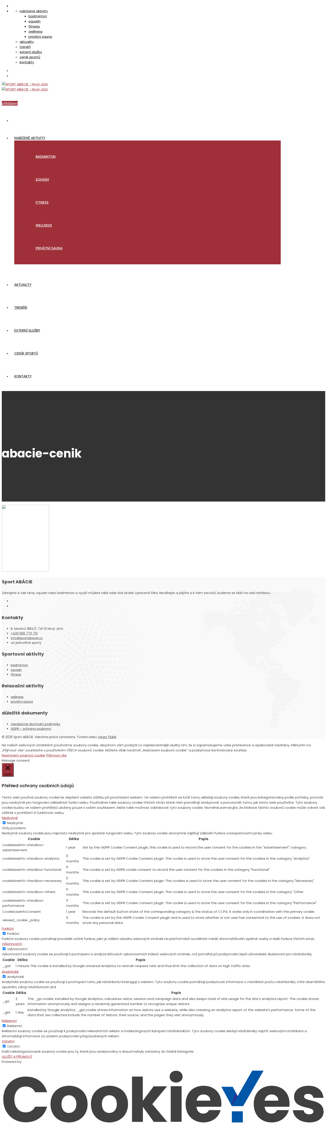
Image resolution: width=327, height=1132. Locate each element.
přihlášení (10, 103)
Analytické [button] (10, 971)
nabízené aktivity (34, 11)
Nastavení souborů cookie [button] (23, 755)
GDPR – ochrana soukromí (31, 729)
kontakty (27, 62)
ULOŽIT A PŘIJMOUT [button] (17, 1056)
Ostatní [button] (8, 1041)
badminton (37, 16)
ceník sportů (30, 57)
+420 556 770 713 (24, 633)
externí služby (31, 52)
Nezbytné (15, 823)
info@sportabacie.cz (27, 638)
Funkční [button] (8, 928)
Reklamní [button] (9, 1020)
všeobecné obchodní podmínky (35, 724)
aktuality (27, 41)
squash (34, 21)
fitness (34, 26)
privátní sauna (40, 36)
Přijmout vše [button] (56, 755)
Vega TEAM (107, 737)
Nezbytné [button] (10, 817)
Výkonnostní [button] (12, 943)
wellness (35, 31)
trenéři (25, 46)
